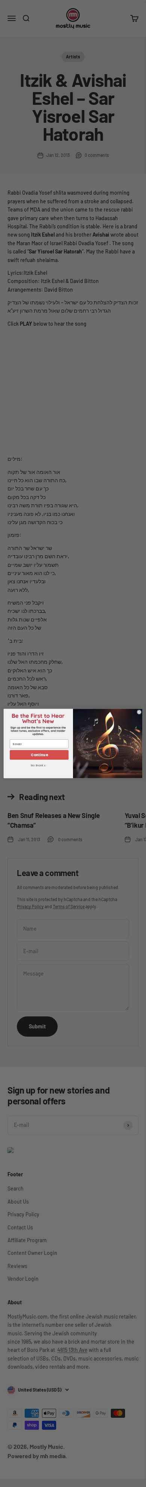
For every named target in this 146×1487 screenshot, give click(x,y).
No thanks (38, 765)
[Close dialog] (139, 712)
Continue (39, 754)
